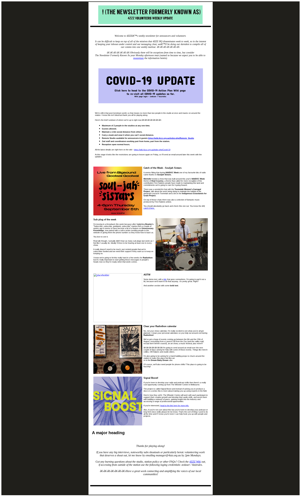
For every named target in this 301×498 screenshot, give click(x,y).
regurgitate (138, 58)
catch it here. (149, 208)
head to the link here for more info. (174, 406)
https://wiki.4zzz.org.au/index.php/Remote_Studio (171, 138)
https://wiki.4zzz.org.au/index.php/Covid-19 (152, 150)
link (165, 279)
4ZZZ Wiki (195, 461)
